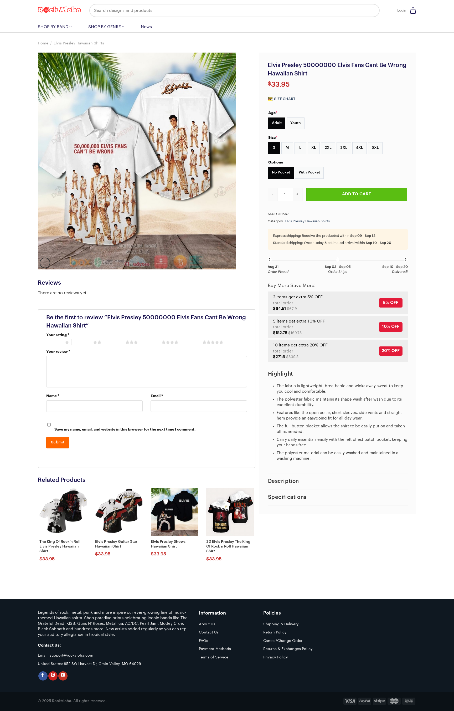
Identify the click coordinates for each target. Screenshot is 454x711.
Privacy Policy (275, 657)
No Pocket (281, 172)
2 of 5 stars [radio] (82, 342)
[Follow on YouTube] (63, 676)
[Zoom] (45, 263)
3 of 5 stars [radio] (114, 342)
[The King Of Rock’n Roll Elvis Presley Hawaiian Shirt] (63, 512)
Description (283, 481)
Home (43, 43)
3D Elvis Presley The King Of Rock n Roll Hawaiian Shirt (228, 546)
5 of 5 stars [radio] (191, 342)
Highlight (280, 374)
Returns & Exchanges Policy (288, 649)
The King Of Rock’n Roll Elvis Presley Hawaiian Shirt (59, 546)
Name (52, 396)
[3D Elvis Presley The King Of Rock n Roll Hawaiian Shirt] (230, 512)
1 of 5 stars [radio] (54, 342)
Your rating (57, 335)
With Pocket (309, 172)
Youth (295, 123)
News (146, 27)
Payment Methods (215, 649)
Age (272, 113)
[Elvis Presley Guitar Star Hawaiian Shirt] (118, 512)
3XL (343, 148)
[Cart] (413, 10)
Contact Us (209, 632)
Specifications (287, 497)
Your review (58, 352)
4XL (359, 148)
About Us (207, 624)
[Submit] (372, 10)
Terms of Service (213, 657)
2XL (328, 148)
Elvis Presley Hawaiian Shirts (79, 43)
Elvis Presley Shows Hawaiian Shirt (168, 544)
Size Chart (284, 99)
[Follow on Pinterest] (53, 676)
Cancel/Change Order (282, 641)
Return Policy (275, 632)
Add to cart (356, 194)
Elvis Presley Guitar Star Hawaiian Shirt (116, 544)
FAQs (203, 641)
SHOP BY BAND (53, 27)
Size (272, 137)
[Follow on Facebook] (43, 676)
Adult (277, 123)
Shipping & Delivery (281, 624)
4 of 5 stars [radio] (151, 342)
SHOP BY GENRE (104, 27)
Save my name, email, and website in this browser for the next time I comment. (124, 429)
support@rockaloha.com (71, 655)
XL (313, 148)
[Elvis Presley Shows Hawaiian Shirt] (174, 512)
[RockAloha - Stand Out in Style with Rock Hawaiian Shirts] (59, 10)
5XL (375, 148)
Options (275, 162)
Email (157, 396)
